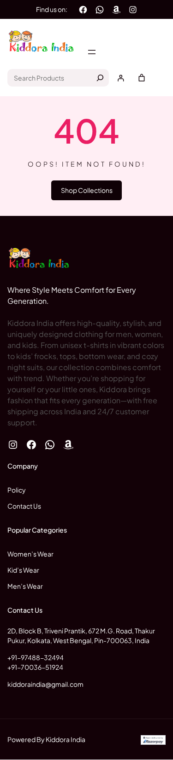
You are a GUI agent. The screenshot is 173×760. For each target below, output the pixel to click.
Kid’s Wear (23, 570)
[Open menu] (91, 52)
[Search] (100, 77)
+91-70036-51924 (35, 667)
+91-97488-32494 (35, 657)
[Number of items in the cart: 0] (141, 78)
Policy (16, 490)
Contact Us (24, 506)
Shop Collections (87, 190)
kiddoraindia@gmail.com (45, 684)
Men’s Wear (25, 586)
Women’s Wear (30, 554)
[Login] (120, 78)
